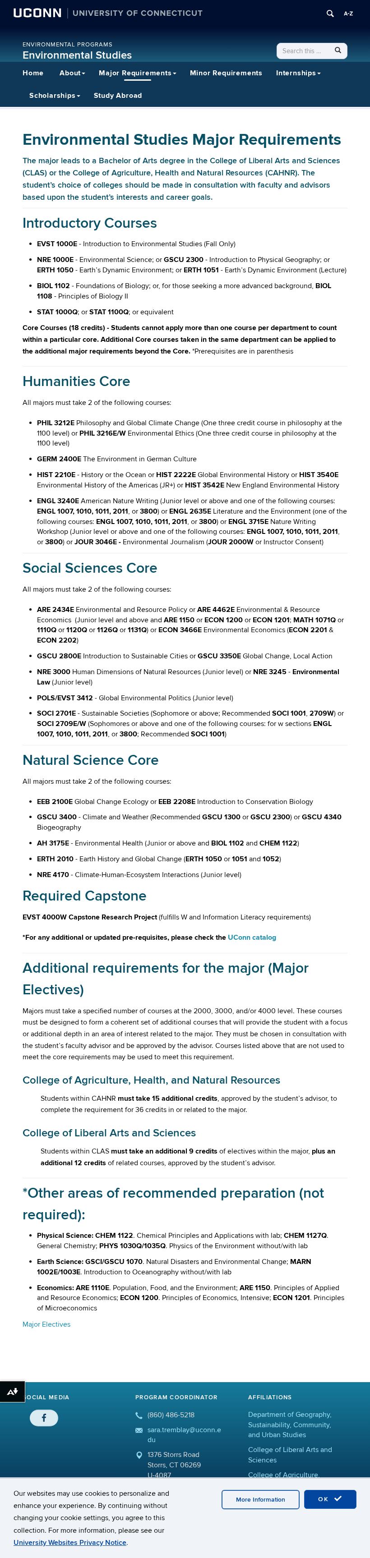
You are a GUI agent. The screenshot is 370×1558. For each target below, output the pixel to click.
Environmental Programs (68, 44)
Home (33, 73)
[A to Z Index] (348, 13)
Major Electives (46, 1324)
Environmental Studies (77, 55)
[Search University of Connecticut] (330, 13)
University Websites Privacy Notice (70, 1542)
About (70, 73)
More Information (260, 1499)
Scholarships (52, 95)
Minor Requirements (226, 73)
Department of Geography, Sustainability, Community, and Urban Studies (290, 1425)
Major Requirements (135, 73)
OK (325, 1499)
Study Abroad (118, 95)
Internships (296, 73)
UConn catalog (252, 937)
